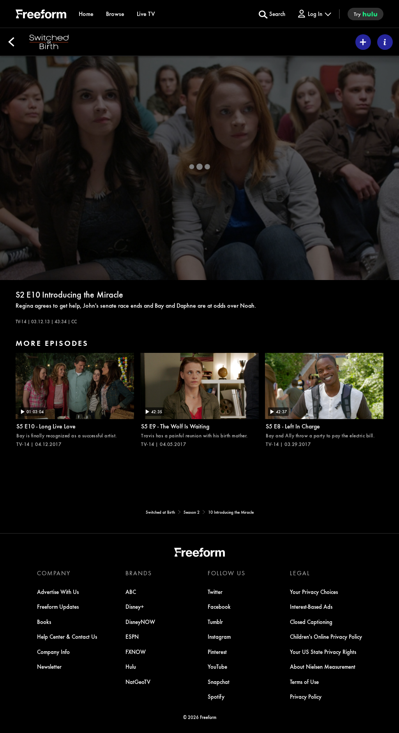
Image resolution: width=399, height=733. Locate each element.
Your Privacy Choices (314, 592)
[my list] (363, 42)
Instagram (219, 636)
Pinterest (217, 651)
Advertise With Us (58, 592)
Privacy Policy (305, 696)
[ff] (41, 15)
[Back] (11, 42)
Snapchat (219, 681)
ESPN (132, 636)
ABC (130, 592)
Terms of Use (304, 681)
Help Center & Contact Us (67, 636)
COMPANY (54, 572)
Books (44, 622)
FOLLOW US (226, 572)
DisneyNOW (140, 622)
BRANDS (138, 572)
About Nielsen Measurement (322, 666)
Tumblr (215, 622)
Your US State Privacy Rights (323, 651)
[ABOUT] (385, 42)
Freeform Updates (58, 606)
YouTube (217, 666)
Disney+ (134, 606)
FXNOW (135, 651)
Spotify (216, 696)
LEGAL (300, 572)
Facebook (219, 606)
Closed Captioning (311, 622)
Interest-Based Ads (311, 606)
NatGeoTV (137, 681)
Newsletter (49, 666)
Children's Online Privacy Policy (326, 636)
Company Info (53, 651)
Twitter (215, 592)
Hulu (130, 666)
